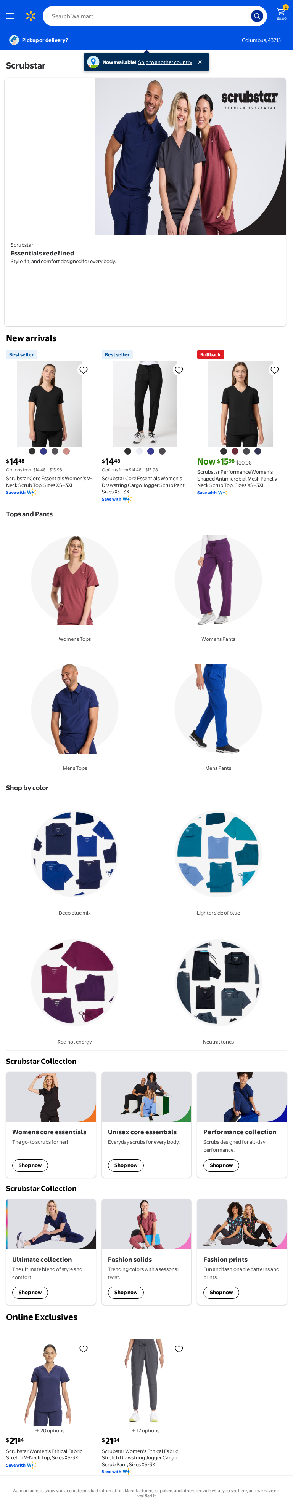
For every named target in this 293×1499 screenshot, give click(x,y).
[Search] (257, 16)
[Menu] (12, 16)
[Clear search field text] (247, 16)
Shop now (30, 1165)
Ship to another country (165, 62)
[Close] (201, 62)
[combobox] (155, 16)
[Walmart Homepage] (30, 16)
